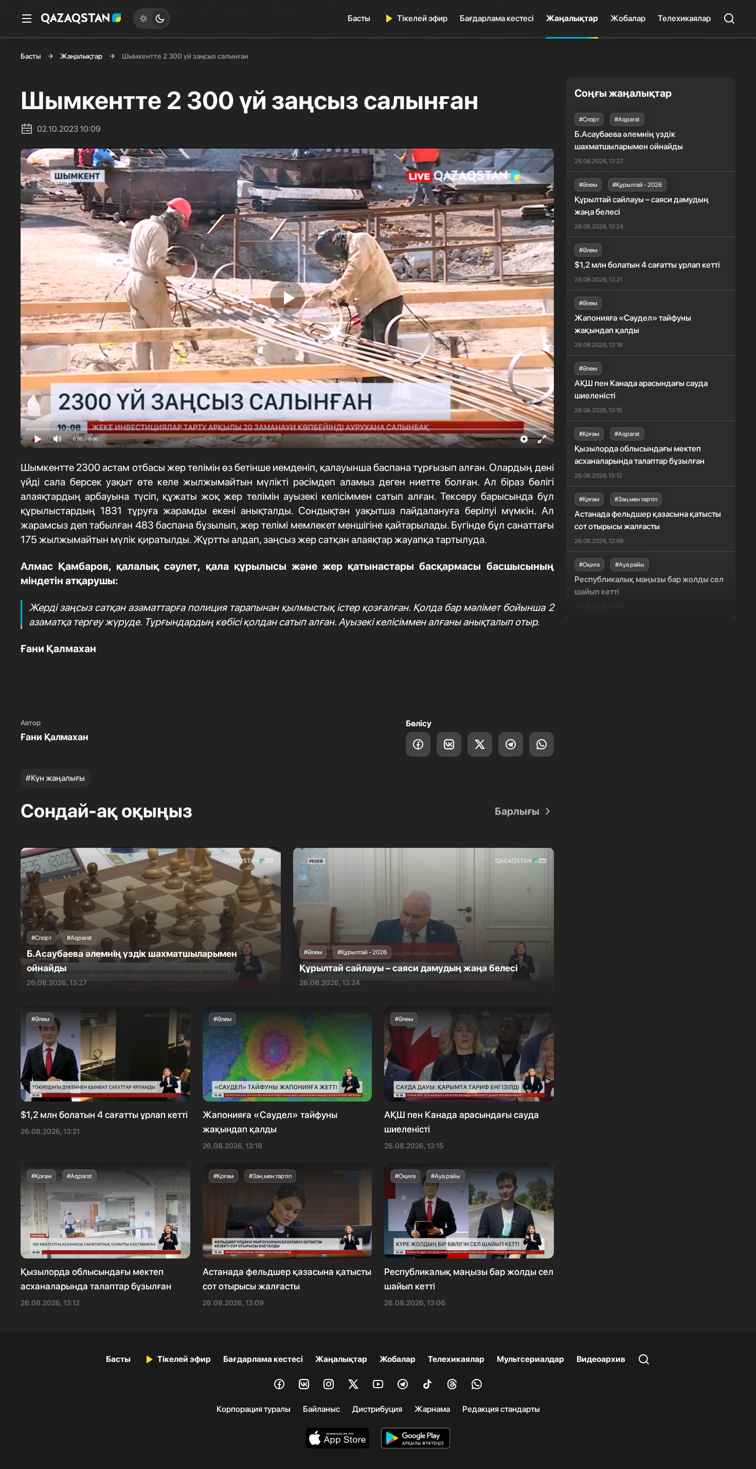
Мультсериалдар (530, 1359)
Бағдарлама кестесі (497, 18)
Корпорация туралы (254, 1409)
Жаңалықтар (572, 18)
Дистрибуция (377, 1409)
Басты (359, 18)
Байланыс (321, 1409)
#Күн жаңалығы (55, 778)
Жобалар (627, 18)
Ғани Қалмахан (54, 736)
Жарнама (432, 1409)
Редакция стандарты (501, 1409)
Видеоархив (601, 1359)
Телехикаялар (684, 18)
